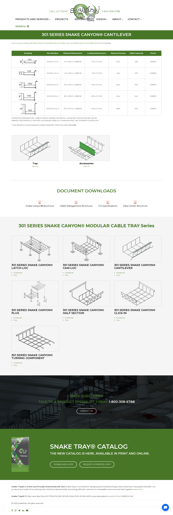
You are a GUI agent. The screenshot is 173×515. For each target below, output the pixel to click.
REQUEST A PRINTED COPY (97, 464)
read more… (138, 489)
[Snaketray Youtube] (28, 510)
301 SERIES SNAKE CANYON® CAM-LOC (83, 266)
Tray (35, 163)
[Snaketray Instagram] (16, 510)
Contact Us (86, 411)
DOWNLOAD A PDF (63, 464)
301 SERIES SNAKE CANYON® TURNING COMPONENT (32, 356)
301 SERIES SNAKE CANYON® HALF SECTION (83, 311)
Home (13, 43)
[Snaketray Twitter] (20, 510)
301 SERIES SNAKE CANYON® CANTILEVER (87, 43)
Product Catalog (23, 43)
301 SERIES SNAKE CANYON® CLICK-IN (134, 311)
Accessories (86, 163)
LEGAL (117, 496)
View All (35, 166)
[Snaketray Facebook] (12, 510)
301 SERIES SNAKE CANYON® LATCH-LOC (32, 266)
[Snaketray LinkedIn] (24, 510)
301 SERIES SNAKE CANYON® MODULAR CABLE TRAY (50, 43)
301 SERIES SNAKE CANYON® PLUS (32, 311)
